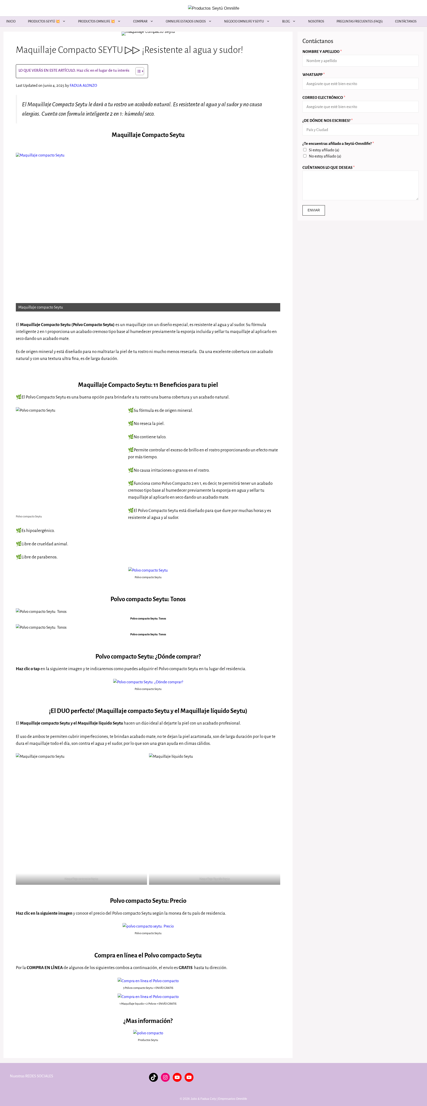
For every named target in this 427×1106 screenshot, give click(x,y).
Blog (286, 21)
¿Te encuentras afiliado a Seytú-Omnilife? (338, 143)
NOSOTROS (316, 21)
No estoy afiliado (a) (325, 156)
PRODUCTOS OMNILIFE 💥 (96, 21)
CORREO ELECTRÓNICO (323, 97)
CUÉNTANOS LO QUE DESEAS (328, 167)
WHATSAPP (313, 74)
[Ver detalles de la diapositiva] (148, 232)
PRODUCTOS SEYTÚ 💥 (44, 21)
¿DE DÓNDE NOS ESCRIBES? (327, 120)
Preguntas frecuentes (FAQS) (360, 21)
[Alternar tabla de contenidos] (137, 71)
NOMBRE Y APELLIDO (322, 51)
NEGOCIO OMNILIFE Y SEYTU (244, 21)
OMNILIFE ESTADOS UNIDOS (186, 21)
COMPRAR (140, 21)
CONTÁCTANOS (406, 21)
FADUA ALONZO (83, 85)
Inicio (11, 21)
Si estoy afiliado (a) (324, 150)
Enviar (314, 210)
